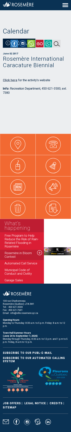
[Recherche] (57, 43)
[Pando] (48, 43)
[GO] (40, 43)
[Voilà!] (31, 43)
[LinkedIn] (48, 423)
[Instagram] (23, 43)
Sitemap (9, 408)
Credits (56, 403)
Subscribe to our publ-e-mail (27, 353)
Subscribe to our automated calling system (34, 359)
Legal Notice (35, 403)
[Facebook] (14, 43)
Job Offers (12, 403)
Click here (10, 80)
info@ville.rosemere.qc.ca (24, 313)
